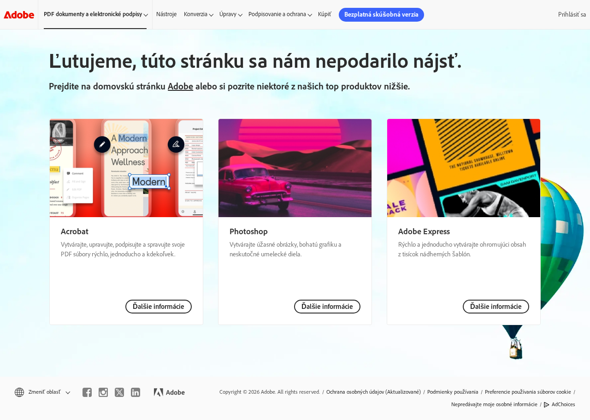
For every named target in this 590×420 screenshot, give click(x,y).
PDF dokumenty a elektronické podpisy (93, 14)
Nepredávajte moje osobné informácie (494, 404)
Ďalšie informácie (158, 306)
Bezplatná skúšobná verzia (381, 14)
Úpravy (227, 14)
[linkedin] (135, 392)
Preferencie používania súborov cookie (528, 392)
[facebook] (87, 392)
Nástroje (166, 14)
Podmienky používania (452, 392)
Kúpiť (324, 14)
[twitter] (119, 392)
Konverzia (195, 14)
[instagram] (103, 392)
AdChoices (563, 404)
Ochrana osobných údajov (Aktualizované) (373, 392)
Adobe (180, 86)
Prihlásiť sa (572, 14)
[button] (42, 392)
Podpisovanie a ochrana (277, 14)
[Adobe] (19, 14)
